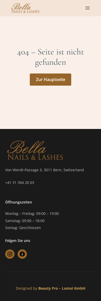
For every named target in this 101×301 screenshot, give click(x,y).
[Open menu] (87, 8)
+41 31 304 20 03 (19, 182)
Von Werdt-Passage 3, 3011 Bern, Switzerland (44, 169)
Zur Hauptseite (50, 79)
